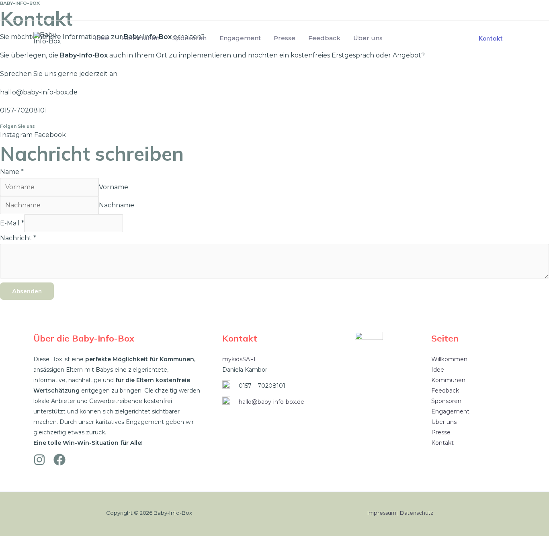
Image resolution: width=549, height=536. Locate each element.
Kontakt (442, 442)
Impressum (381, 512)
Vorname (113, 187)
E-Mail (12, 223)
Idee (101, 38)
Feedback (324, 38)
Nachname (116, 205)
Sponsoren (189, 38)
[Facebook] (509, 10)
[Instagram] (490, 10)
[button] (491, 38)
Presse (284, 38)
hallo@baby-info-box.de (271, 401)
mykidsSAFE (240, 359)
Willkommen (449, 359)
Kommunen (141, 38)
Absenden (27, 291)
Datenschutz (416, 512)
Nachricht (18, 238)
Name (12, 172)
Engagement (240, 38)
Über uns (368, 38)
